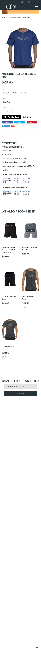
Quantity (5, 107)
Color (3, 98)
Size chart (24, 93)
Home (3, 17)
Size (3, 89)
